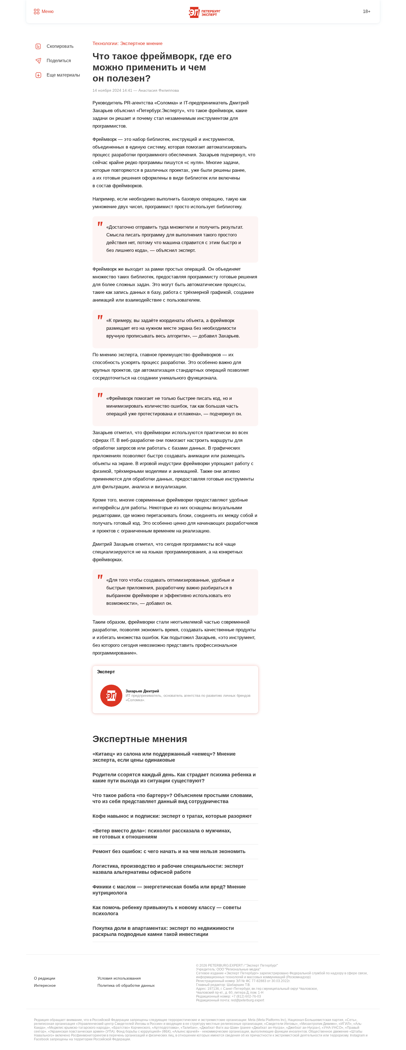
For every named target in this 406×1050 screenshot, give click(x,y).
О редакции (44, 978)
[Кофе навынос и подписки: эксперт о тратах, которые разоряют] (175, 816)
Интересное (45, 985)
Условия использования (119, 978)
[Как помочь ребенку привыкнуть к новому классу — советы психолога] (175, 910)
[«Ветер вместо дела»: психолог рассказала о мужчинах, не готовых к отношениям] (175, 834)
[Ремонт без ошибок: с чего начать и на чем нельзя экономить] (175, 851)
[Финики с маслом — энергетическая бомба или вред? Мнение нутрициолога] (175, 890)
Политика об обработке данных (126, 985)
